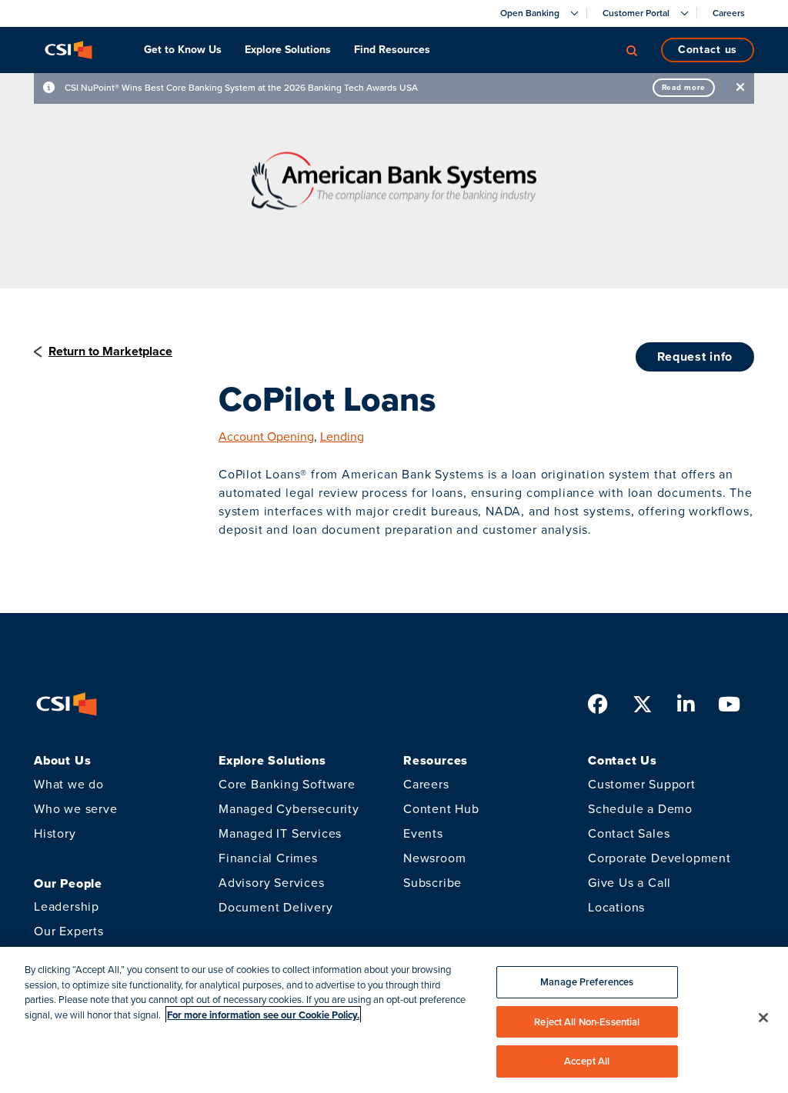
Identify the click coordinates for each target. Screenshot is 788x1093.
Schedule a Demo (640, 809)
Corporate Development (659, 858)
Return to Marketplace (110, 351)
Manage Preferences (586, 982)
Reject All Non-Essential (586, 1022)
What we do (69, 784)
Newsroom (434, 858)
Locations (616, 907)
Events (423, 833)
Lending (342, 436)
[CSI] (68, 50)
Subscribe (432, 882)
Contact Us (707, 50)
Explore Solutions (288, 50)
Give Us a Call (629, 882)
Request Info (695, 356)
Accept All (586, 1061)
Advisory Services (272, 882)
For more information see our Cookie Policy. (263, 1015)
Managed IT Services (280, 833)
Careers (426, 784)
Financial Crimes (268, 858)
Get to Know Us (183, 50)
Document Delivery (276, 907)
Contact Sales (628, 833)
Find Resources (392, 50)
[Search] (632, 50)
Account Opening (266, 436)
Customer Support (642, 784)
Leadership (66, 906)
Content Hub (441, 809)
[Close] (763, 1018)
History (55, 833)
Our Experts (69, 931)
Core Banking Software (287, 784)
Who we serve (76, 809)
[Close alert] (740, 87)
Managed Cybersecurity (289, 809)
